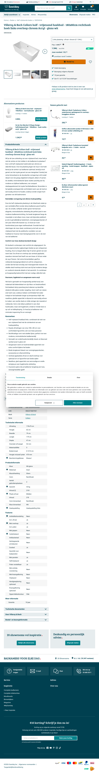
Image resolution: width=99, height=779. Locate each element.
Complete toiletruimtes (12, 693)
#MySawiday (8, 705)
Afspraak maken (85, 15)
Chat (61, 671)
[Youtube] (51, 748)
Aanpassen (48, 403)
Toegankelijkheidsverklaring (13, 767)
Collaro (28, 418)
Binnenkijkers (8, 699)
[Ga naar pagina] (93, 205)
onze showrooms (58, 89)
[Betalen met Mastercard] (75, 763)
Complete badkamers (11, 690)
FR (90, 2)
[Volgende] (45, 51)
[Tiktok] (60, 748)
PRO (93, 15)
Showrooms (73, 15)
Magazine (7, 702)
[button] (90, 61)
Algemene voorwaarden (27, 764)
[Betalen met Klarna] (92, 763)
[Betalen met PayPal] (86, 763)
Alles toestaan (77, 403)
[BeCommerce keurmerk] (86, 768)
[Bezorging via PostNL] (92, 769)
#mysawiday (42, 15)
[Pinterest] (54, 748)
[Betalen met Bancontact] (81, 763)
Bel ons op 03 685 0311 (87, 671)
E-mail (38, 671)
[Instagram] (57, 748)
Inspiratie (26, 15)
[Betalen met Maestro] (69, 763)
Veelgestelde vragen (17, 671)
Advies (33, 15)
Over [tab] (78, 377)
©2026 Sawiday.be (10, 764)
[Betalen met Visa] (63, 763)
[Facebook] (47, 748)
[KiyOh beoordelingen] (57, 763)
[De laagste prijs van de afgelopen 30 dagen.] (63, 44)
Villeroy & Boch (31, 414)
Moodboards (8, 696)
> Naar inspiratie (9, 710)
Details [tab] (49, 377)
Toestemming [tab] (20, 377)
